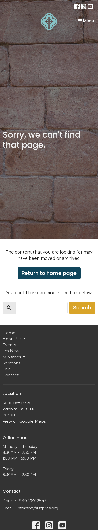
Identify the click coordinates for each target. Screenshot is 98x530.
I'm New (11, 350)
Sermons (11, 363)
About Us (12, 338)
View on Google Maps (24, 421)
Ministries (12, 357)
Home (9, 332)
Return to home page (49, 273)
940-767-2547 (32, 500)
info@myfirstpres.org (37, 507)
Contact (11, 375)
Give (7, 369)
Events (9, 344)
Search (82, 307)
